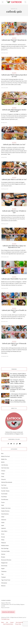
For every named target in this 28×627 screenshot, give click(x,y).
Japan (2, 525)
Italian (2, 522)
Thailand (3, 577)
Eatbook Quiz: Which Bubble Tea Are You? (14, 279)
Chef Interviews (5, 468)
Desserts (3, 479)
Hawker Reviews (5, 511)
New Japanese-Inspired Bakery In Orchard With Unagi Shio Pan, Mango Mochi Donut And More (18, 375)
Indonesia (3, 519)
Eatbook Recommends (6, 482)
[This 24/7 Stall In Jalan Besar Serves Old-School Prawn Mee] (5, 401)
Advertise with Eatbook (8, 612)
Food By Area (4, 488)
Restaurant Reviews (6, 560)
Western (3, 585)
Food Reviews (4, 499)
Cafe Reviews (4, 465)
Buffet (2, 462)
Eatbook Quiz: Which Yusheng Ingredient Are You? (14, 75)
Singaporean (4, 562)
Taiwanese (3, 571)
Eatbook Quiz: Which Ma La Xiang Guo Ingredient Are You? (14, 246)
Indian (2, 516)
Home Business (5, 514)
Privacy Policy (18, 624)
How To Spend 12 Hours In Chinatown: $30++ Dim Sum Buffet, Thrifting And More (17, 381)
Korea (2, 534)
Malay (2, 539)
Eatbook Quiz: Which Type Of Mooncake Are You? (14, 344)
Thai (2, 574)
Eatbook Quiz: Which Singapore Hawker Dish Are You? (14, 110)
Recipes (3, 557)
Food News (4, 496)
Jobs (7, 622)
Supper (3, 568)
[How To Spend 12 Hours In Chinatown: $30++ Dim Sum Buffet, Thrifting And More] (5, 381)
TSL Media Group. (5, 619)
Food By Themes (5, 491)
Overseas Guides (5, 551)
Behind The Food (5, 456)
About (2, 622)
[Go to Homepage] (14, 2)
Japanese (3, 528)
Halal (2, 505)
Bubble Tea (4, 459)
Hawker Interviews (6, 508)
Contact (12, 622)
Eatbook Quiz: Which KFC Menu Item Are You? (14, 41)
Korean (3, 537)
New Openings (4, 548)
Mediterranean (5, 545)
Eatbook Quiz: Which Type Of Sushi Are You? (14, 211)
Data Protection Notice (8, 624)
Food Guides (4, 493)
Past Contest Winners (20, 622)
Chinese (3, 470)
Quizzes (14, 37)
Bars (2, 453)
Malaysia (3, 542)
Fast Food (3, 485)
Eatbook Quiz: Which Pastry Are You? (14, 144)
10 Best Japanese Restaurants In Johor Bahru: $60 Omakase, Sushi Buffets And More (18, 395)
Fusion (3, 502)
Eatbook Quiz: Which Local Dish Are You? (14, 179)
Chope (2, 473)
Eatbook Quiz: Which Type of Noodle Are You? (14, 311)
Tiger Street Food (5, 580)
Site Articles (4, 565)
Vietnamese (4, 583)
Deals (2, 476)
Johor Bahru (4, 531)
